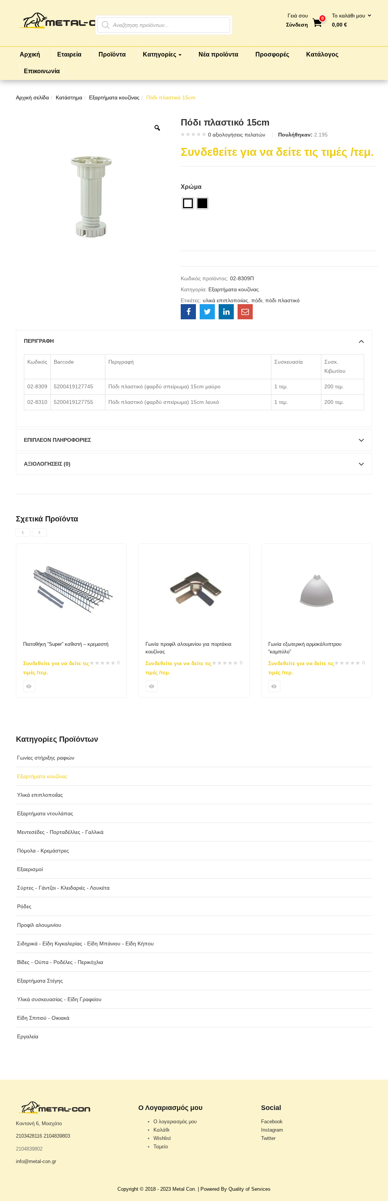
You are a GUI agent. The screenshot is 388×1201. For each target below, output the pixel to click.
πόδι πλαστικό (282, 300)
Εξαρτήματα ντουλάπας (45, 813)
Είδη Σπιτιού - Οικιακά (43, 1018)
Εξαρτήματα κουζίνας (114, 97)
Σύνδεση (297, 25)
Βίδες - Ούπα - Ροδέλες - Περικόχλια (60, 962)
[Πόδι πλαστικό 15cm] (188, 311)
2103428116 (29, 1136)
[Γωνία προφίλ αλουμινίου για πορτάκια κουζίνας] (194, 548)
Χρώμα (191, 187)
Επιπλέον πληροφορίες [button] (57, 440)
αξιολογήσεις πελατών (236, 135)
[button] (349, 20)
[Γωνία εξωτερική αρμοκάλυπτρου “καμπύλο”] (316, 548)
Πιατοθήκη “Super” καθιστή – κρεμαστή (65, 644)
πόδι (256, 300)
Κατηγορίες (160, 54)
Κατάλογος (322, 54)
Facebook (272, 1121)
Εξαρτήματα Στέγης (40, 981)
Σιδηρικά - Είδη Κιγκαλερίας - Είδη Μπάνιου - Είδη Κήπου (85, 943)
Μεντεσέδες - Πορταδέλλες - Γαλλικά (60, 832)
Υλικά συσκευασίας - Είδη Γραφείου (59, 999)
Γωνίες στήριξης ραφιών (45, 758)
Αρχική (30, 54)
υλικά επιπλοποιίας (225, 300)
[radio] (188, 203)
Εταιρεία (69, 54)
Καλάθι (161, 1130)
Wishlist (162, 1138)
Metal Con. (184, 1189)
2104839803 (57, 1136)
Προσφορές (272, 54)
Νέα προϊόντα (218, 54)
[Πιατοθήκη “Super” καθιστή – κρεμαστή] (71, 548)
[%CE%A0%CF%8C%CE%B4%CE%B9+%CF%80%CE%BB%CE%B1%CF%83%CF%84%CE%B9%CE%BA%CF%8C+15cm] (207, 311)
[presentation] (22, 532)
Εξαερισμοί (30, 869)
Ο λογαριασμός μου (175, 1121)
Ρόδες (24, 906)
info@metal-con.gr (36, 1161)
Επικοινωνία (42, 71)
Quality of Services (249, 1189)
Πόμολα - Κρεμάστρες (43, 851)
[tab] (194, 341)
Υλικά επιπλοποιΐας (40, 795)
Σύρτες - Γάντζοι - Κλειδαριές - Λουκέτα (63, 888)
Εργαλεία (27, 1036)
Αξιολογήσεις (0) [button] (47, 464)
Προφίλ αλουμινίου (39, 925)
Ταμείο (160, 1146)
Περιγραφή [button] (39, 341)
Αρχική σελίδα (32, 97)
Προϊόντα (112, 54)
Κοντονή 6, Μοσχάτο (39, 1123)
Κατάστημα (69, 97)
